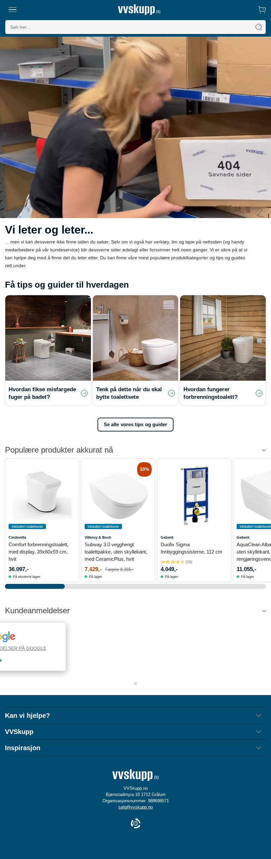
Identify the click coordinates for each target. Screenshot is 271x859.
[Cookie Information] (135, 823)
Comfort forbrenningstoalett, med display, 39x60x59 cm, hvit (38, 552)
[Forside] (139, 9)
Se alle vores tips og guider (136, 424)
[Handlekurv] (262, 9)
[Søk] (258, 27)
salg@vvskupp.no (135, 807)
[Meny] (12, 9)
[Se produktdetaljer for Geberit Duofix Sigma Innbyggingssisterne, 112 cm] (194, 495)
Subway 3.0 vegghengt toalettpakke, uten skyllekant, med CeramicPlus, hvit (116, 552)
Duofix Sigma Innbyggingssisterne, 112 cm (191, 548)
